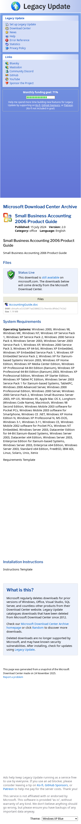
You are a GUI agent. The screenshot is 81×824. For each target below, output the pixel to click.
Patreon (68, 105)
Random (38, 627)
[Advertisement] (40, 154)
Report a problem (13, 677)
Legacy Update (25, 649)
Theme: (35, 818)
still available (50, 277)
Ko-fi (37, 105)
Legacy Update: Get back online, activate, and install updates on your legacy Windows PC (40, 6)
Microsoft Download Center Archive (40, 206)
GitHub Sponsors (50, 105)
